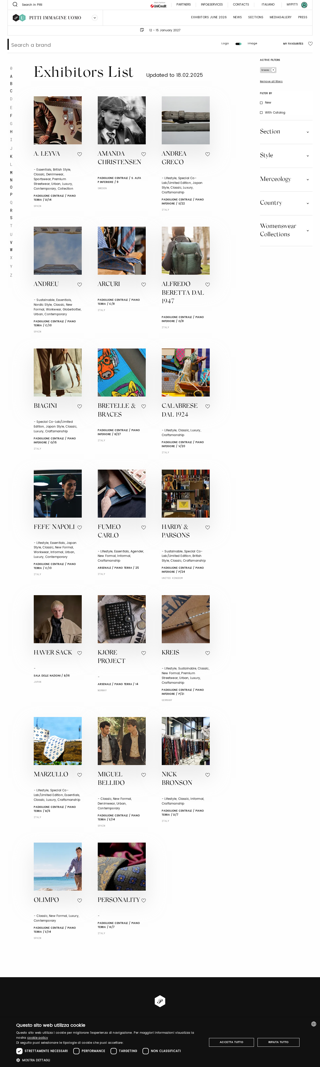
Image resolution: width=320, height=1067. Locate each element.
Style (266, 156)
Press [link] (303, 18)
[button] (109, 1060)
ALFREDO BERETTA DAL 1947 (183, 293)
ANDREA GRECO (174, 158)
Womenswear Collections (278, 230)
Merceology (275, 179)
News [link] (237, 18)
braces (265, 70)
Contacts (241, 5)
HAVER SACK (53, 653)
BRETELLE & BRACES (117, 410)
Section (270, 132)
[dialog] (160, 1042)
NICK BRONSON (177, 779)
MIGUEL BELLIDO (111, 779)
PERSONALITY (119, 900)
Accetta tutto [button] (231, 1042)
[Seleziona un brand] (95, 18)
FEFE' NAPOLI (54, 527)
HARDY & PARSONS (176, 531)
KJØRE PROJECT (112, 657)
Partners (183, 5)
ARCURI (109, 284)
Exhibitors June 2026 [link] (209, 18)
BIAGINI (45, 406)
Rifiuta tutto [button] (278, 1042)
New (268, 102)
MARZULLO (51, 775)
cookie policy (37, 1037)
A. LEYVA (47, 154)
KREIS (170, 653)
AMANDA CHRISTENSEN (119, 158)
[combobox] (313, 1023)
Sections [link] (255, 18)
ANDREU (46, 284)
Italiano (268, 4)
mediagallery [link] (281, 18)
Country (271, 203)
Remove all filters (271, 82)
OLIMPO (46, 900)
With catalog (275, 112)
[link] (294, 5)
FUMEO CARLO (109, 531)
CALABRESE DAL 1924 (180, 410)
